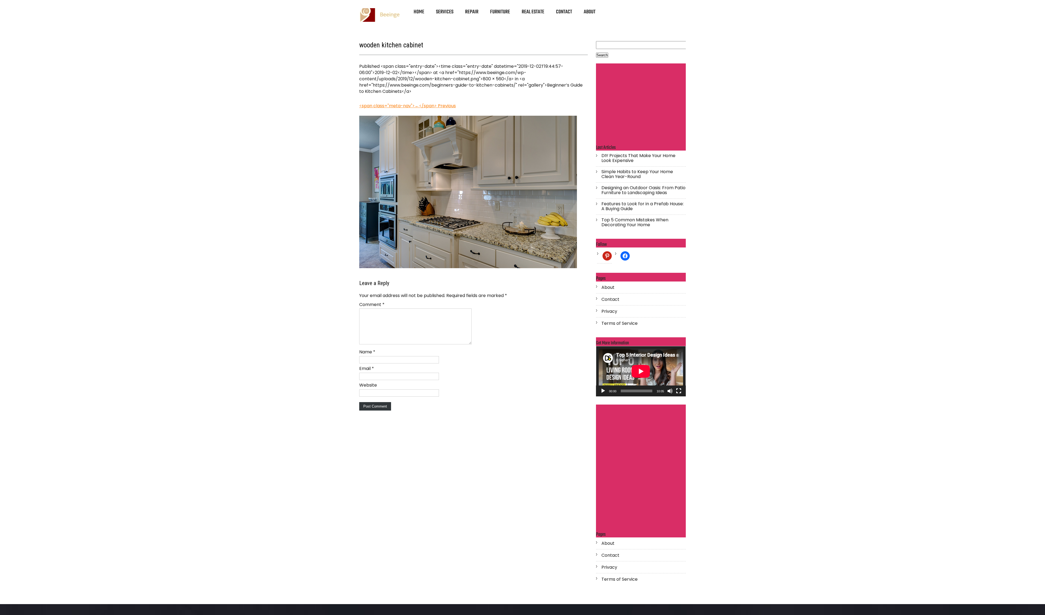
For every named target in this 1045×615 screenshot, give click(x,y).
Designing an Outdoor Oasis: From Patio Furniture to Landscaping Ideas (643, 190)
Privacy (609, 311)
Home (419, 12)
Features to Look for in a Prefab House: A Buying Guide (642, 206)
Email (366, 368)
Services (444, 12)
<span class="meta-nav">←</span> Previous (407, 106)
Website (368, 385)
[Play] (603, 391)
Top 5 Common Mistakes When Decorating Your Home (634, 222)
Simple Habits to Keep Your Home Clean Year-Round (637, 174)
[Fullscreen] (678, 391)
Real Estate (533, 12)
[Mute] (670, 391)
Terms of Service (619, 323)
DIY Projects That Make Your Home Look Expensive (638, 158)
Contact (564, 12)
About (589, 12)
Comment (372, 304)
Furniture (500, 12)
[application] (641, 371)
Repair (471, 12)
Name (367, 352)
